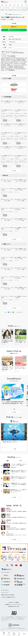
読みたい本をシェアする (15, 30)
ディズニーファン (4, 592)
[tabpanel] (14, 435)
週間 (7, 460)
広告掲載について (8, 604)
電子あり (5, 120)
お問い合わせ (11, 602)
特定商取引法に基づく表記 (13, 606)
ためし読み (14, 23)
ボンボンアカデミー (5, 590)
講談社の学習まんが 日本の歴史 (7, 594)
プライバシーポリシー (17, 604)
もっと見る (14, 497)
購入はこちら (14, 26)
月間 (20, 460)
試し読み (9, 120)
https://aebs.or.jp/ (4, 620)
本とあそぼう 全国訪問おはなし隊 (8, 597)
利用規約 (17, 602)
